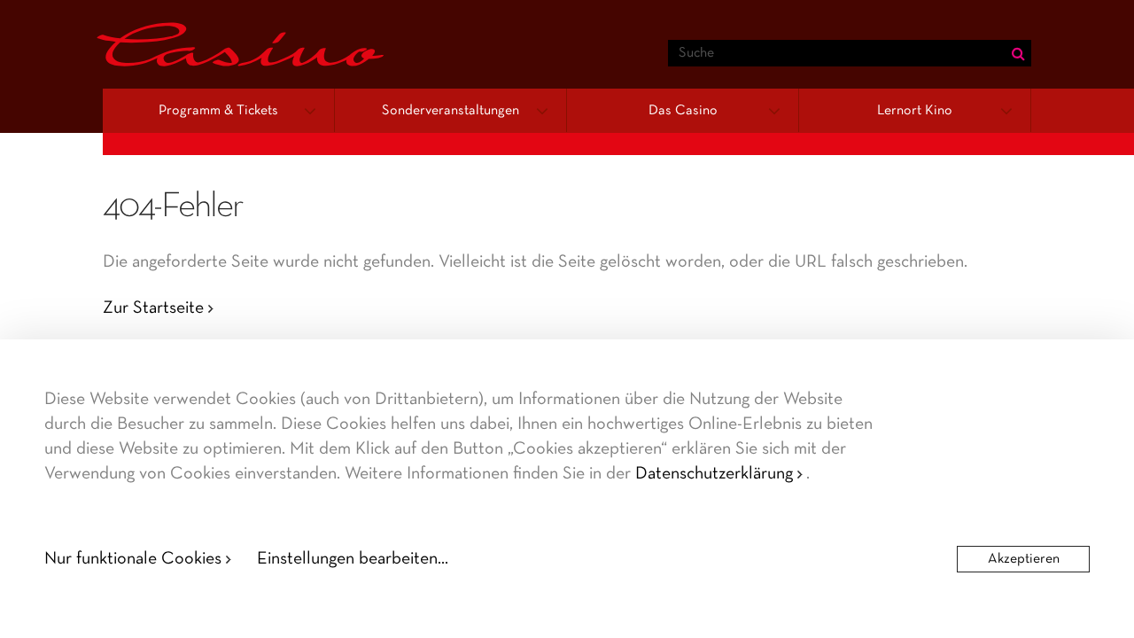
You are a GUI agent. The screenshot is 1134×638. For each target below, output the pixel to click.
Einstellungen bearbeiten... (352, 559)
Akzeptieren (1024, 559)
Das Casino (683, 111)
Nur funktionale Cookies (132, 559)
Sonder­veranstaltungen (450, 111)
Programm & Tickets (218, 111)
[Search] (1018, 53)
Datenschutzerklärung (714, 474)
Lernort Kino (914, 111)
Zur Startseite (153, 308)
